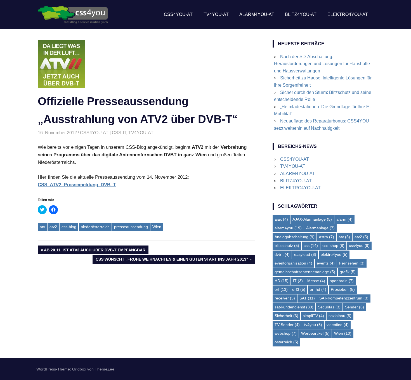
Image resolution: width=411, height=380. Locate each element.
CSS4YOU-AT (178, 14)
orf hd (318, 289)
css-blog (69, 227)
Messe (316, 280)
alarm (344, 219)
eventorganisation (293, 263)
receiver (285, 298)
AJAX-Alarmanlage (312, 219)
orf (281, 289)
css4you (359, 245)
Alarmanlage (320, 228)
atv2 (53, 227)
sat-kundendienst (294, 307)
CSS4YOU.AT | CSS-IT (103, 132)
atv (42, 227)
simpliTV (313, 315)
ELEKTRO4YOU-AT (347, 14)
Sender (354, 307)
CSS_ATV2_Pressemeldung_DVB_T (77, 184)
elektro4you (334, 254)
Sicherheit (286, 315)
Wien (156, 227)
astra (326, 237)
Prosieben (343, 289)
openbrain (342, 280)
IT (298, 280)
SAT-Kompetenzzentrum (344, 298)
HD (282, 280)
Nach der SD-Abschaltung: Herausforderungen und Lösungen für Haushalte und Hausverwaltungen (322, 63)
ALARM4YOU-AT (256, 14)
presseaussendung (131, 227)
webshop (286, 333)
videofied (338, 324)
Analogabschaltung (295, 237)
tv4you (313, 324)
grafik (348, 272)
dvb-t (282, 254)
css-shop (333, 245)
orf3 (298, 289)
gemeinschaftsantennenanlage (305, 272)
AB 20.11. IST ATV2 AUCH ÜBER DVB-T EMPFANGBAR (94, 250)
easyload (305, 254)
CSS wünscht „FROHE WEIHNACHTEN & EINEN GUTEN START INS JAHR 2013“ (171, 260)
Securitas (329, 307)
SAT (307, 298)
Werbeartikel (315, 333)
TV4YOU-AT (216, 14)
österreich (286, 342)
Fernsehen (352, 263)
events (326, 263)
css (311, 245)
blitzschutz (287, 245)
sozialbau (340, 315)
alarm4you (288, 228)
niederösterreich (95, 227)
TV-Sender (287, 324)
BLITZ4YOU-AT (300, 14)
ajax (281, 219)
